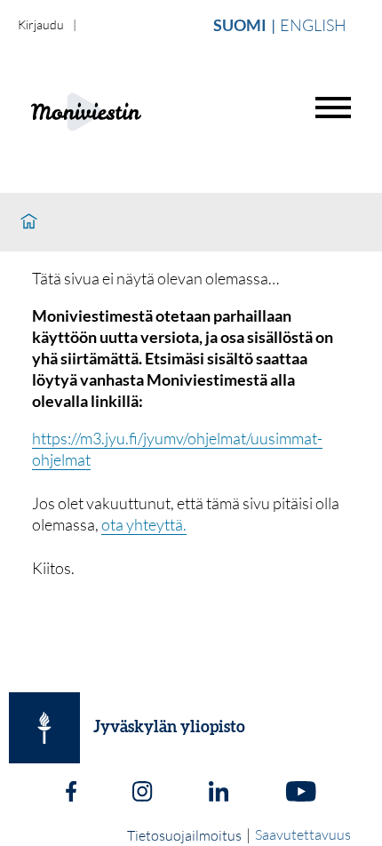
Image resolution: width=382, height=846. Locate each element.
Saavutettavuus (303, 834)
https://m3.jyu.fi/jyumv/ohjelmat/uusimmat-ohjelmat (177, 448)
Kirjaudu (41, 24)
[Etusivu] (29, 222)
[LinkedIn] (218, 793)
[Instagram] (142, 793)
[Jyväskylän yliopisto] (44, 727)
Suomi (240, 25)
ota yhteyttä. (144, 524)
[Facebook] (71, 793)
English (313, 25)
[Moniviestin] (130, 110)
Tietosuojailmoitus (184, 835)
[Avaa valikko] (333, 107)
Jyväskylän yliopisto (169, 728)
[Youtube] (300, 793)
